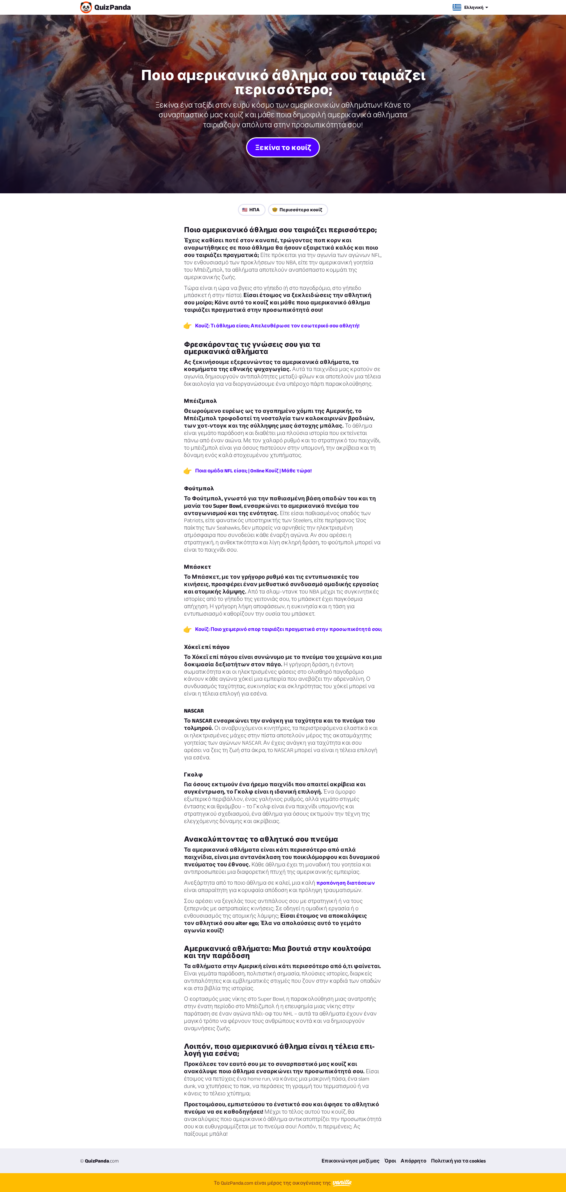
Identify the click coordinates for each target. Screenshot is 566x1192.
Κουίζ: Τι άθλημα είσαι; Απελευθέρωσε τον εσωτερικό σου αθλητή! (277, 325)
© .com (99, 1160)
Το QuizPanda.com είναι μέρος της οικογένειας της (273, 1183)
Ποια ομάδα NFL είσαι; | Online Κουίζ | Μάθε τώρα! (253, 470)
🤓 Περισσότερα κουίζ (297, 209)
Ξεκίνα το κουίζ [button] (283, 147)
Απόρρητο (413, 1160)
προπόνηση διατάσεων (345, 883)
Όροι (390, 1160)
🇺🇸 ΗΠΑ (251, 209)
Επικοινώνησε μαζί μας (351, 1160)
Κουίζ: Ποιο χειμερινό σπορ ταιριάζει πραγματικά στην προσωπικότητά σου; (288, 629)
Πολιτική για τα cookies (458, 1160)
